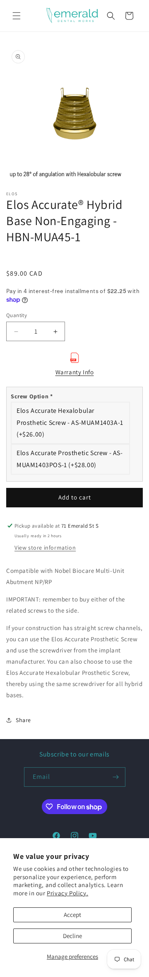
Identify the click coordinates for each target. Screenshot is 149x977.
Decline (72, 936)
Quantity (16, 315)
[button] (16, 16)
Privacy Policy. (67, 893)
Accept (72, 915)
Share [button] (23, 720)
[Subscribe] (116, 777)
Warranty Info (74, 372)
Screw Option (32, 396)
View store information (45, 547)
